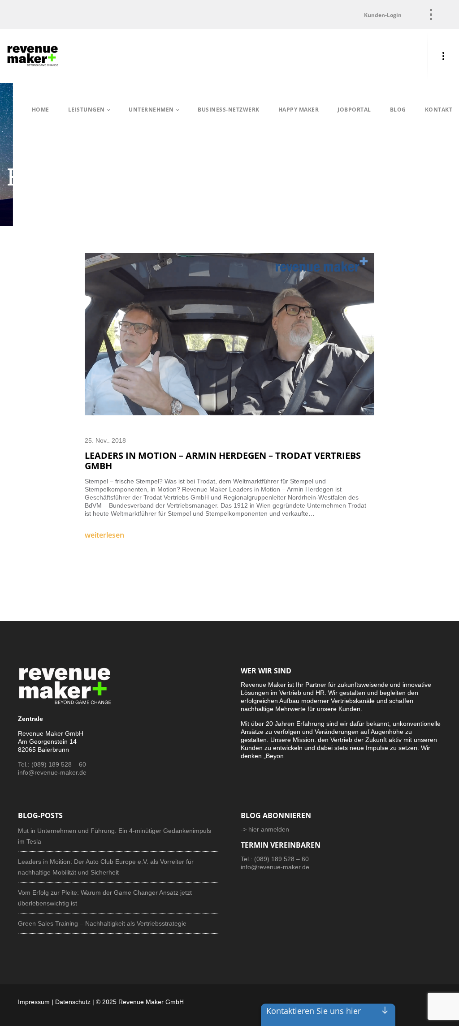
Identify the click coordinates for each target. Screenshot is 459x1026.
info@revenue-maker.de (52, 772)
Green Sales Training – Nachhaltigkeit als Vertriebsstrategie (102, 923)
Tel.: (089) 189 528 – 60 (52, 764)
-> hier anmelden (265, 829)
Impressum (34, 1001)
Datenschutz (73, 1001)
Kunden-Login (383, 15)
